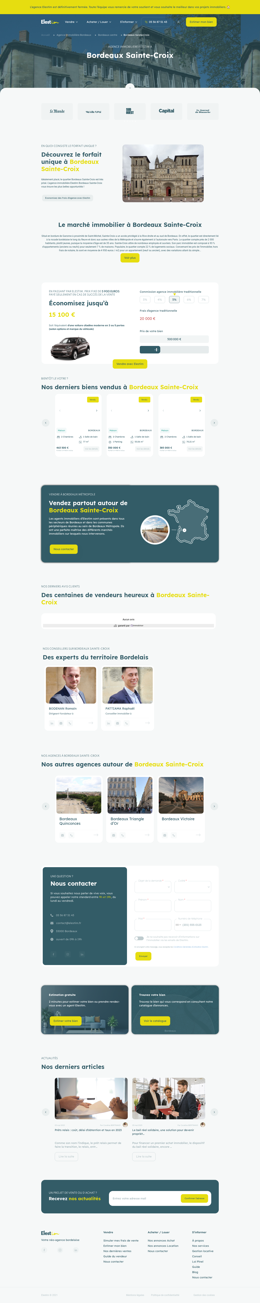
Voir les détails (91, 449)
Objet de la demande (150, 880)
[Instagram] (68, 954)
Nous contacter (113, 1261)
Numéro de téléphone (190, 918)
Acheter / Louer (97, 22)
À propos (198, 1240)
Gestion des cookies (204, 1295)
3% (145, 299)
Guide (196, 1267)
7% (203, 299)
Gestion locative (203, 1251)
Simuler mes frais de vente (121, 1240)
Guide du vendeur (115, 1256)
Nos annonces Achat (161, 1240)
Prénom (143, 899)
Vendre (69, 22)
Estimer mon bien (201, 22)
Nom (181, 899)
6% (189, 299)
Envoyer (143, 956)
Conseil (197, 1256)
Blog (195, 1272)
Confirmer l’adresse (194, 1198)
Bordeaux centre (107, 34)
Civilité (182, 880)
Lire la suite (66, 1156)
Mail (141, 918)
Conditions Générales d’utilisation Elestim (190, 947)
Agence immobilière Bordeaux (74, 34)
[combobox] (178, 925)
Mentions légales (135, 1295)
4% (160, 299)
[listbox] (153, 887)
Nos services (200, 1246)
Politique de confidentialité (165, 1295)
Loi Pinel (197, 1261)
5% (174, 299)
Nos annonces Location (163, 1246)
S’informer (127, 22)
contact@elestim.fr (68, 923)
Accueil (45, 34)
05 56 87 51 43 (158, 22)
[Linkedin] (52, 723)
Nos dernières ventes (117, 1251)
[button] (124, 121)
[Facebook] (53, 954)
